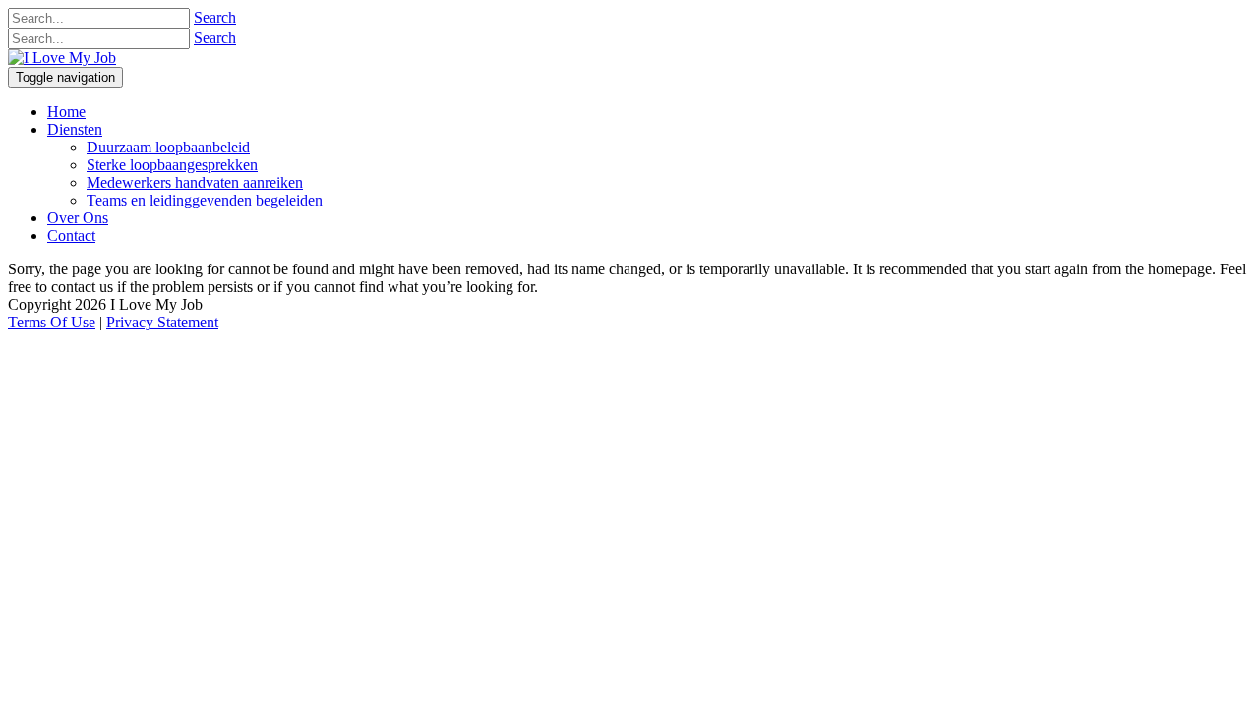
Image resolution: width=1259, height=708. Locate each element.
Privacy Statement (162, 322)
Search (215, 17)
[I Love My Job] (62, 57)
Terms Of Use (51, 322)
